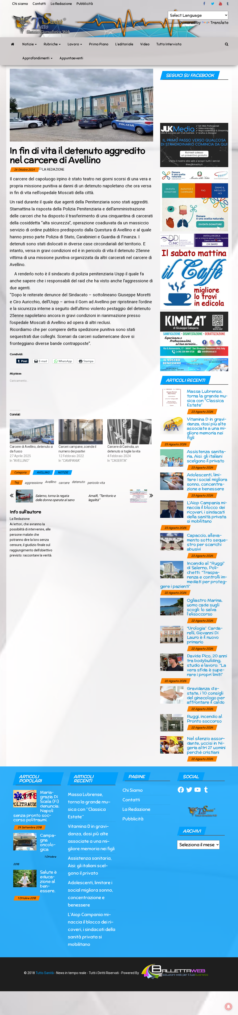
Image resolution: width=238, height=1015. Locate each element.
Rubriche (51, 44)
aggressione (33, 483)
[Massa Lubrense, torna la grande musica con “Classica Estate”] (171, 397)
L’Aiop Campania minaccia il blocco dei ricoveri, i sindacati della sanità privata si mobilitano (207, 512)
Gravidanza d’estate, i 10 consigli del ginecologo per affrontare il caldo (206, 695)
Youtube (220, 3)
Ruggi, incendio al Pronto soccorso (204, 718)
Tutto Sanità (45, 973)
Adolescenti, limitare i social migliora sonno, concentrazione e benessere (207, 481)
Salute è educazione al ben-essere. (48, 881)
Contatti (39, 4)
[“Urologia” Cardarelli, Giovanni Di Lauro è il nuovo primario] (171, 634)
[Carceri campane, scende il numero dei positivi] (81, 432)
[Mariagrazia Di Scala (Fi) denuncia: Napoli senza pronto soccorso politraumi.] (24, 798)
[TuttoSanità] (12, 44)
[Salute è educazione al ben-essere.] (24, 878)
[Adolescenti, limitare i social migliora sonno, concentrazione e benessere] (171, 481)
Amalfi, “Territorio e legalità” (102, 498)
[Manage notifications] (228, 1006)
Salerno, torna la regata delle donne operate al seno (54, 498)
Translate (219, 22)
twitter (213, 3)
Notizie (28, 44)
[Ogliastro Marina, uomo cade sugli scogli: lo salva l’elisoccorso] (171, 606)
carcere (64, 483)
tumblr (228, 3)
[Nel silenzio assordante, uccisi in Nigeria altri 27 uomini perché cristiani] (171, 744)
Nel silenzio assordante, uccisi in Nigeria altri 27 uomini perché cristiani (206, 745)
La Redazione (61, 4)
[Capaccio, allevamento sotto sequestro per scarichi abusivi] (171, 541)
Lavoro (74, 44)
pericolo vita (96, 483)
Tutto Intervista (168, 44)
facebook (205, 3)
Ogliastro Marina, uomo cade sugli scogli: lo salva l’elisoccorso (204, 607)
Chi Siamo (132, 790)
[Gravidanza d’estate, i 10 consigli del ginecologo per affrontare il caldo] (171, 694)
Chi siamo (20, 4)
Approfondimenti (36, 58)
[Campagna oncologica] (24, 841)
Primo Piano (98, 44)
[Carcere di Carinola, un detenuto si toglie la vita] (129, 432)
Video (144, 44)
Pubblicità (84, 4)
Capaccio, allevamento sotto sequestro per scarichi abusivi (207, 542)
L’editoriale (124, 44)
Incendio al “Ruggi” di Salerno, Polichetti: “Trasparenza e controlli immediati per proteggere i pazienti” (193, 574)
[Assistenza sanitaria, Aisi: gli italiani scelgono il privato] (171, 457)
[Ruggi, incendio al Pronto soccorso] (171, 722)
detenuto (78, 482)
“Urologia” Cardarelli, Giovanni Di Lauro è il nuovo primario (205, 635)
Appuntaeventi (71, 58)
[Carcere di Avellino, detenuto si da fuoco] (32, 432)
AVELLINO (43, 472)
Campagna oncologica (48, 842)
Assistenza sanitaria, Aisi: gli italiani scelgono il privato (206, 456)
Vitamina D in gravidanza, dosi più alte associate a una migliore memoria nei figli (206, 428)
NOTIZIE (63, 472)
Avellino (50, 482)
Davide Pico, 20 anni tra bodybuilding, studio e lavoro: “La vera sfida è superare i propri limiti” (207, 665)
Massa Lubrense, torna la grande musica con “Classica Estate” (207, 398)
